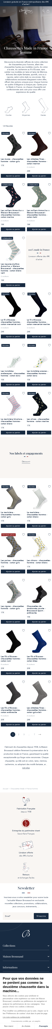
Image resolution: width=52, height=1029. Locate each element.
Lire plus (26, 768)
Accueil (5, 789)
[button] (43, 11)
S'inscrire (41, 916)
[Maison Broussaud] (26, 11)
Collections (9, 945)
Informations (10, 967)
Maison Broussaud (13, 956)
